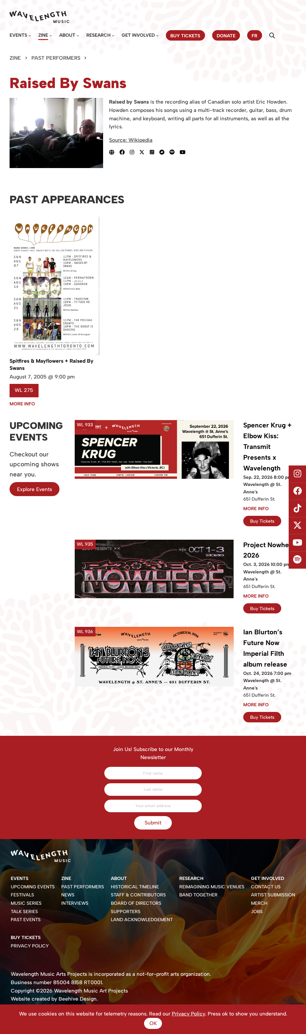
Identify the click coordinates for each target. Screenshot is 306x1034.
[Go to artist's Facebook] (125, 152)
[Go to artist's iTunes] (154, 152)
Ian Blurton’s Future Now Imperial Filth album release (265, 648)
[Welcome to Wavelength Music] (39, 17)
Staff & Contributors (138, 895)
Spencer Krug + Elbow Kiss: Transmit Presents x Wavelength (267, 446)
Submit (153, 823)
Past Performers (55, 58)
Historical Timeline (135, 887)
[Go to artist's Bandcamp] (164, 152)
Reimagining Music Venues (211, 887)
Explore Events (34, 489)
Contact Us (266, 887)
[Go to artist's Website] (114, 152)
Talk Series (24, 911)
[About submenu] (77, 35)
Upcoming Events (33, 887)
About (67, 35)
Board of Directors (136, 903)
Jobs (257, 911)
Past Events (26, 919)
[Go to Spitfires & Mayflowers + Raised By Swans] (54, 354)
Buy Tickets (262, 521)
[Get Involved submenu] (157, 35)
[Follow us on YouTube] (297, 543)
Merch (259, 903)
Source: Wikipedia (130, 140)
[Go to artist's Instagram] (134, 152)
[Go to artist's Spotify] (174, 152)
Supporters (125, 911)
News (67, 895)
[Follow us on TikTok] (297, 508)
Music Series (26, 903)
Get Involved (138, 35)
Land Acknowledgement (142, 919)
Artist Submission (273, 895)
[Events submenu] (29, 35)
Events (18, 35)
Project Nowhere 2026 (269, 550)
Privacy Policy (30, 946)
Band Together (198, 895)
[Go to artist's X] (144, 152)
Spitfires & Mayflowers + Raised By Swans (52, 364)
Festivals (22, 895)
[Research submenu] (113, 35)
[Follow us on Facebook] (297, 491)
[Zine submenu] (50, 35)
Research (98, 35)
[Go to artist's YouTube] (185, 152)
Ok (153, 1023)
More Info (22, 404)
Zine (43, 35)
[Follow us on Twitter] (297, 525)
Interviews (74, 903)
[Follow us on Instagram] (297, 474)
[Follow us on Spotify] (297, 560)
